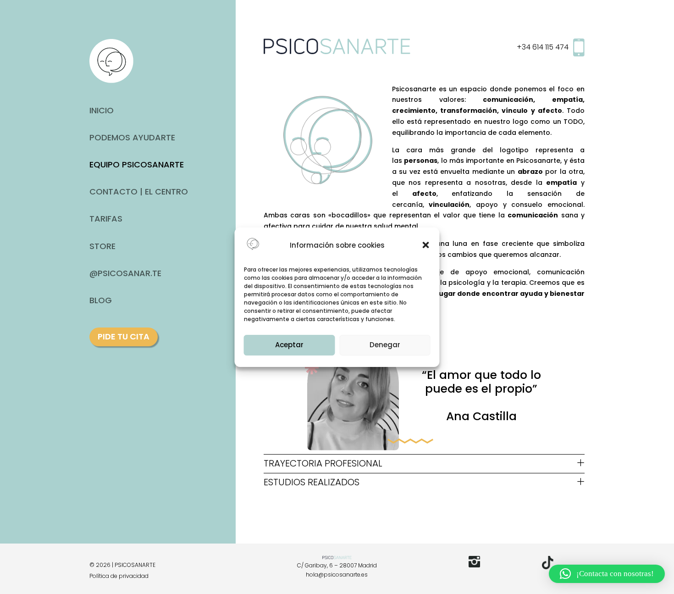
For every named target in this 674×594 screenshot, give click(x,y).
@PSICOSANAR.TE (125, 273)
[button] (426, 245)
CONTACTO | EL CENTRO (138, 191)
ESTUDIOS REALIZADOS (311, 482)
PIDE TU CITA (123, 336)
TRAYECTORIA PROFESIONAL (323, 463)
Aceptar (289, 345)
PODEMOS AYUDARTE (132, 137)
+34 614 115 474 (543, 47)
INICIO (101, 110)
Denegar (385, 345)
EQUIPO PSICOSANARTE (136, 164)
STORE (102, 246)
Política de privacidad (119, 576)
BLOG (100, 300)
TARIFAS (105, 218)
